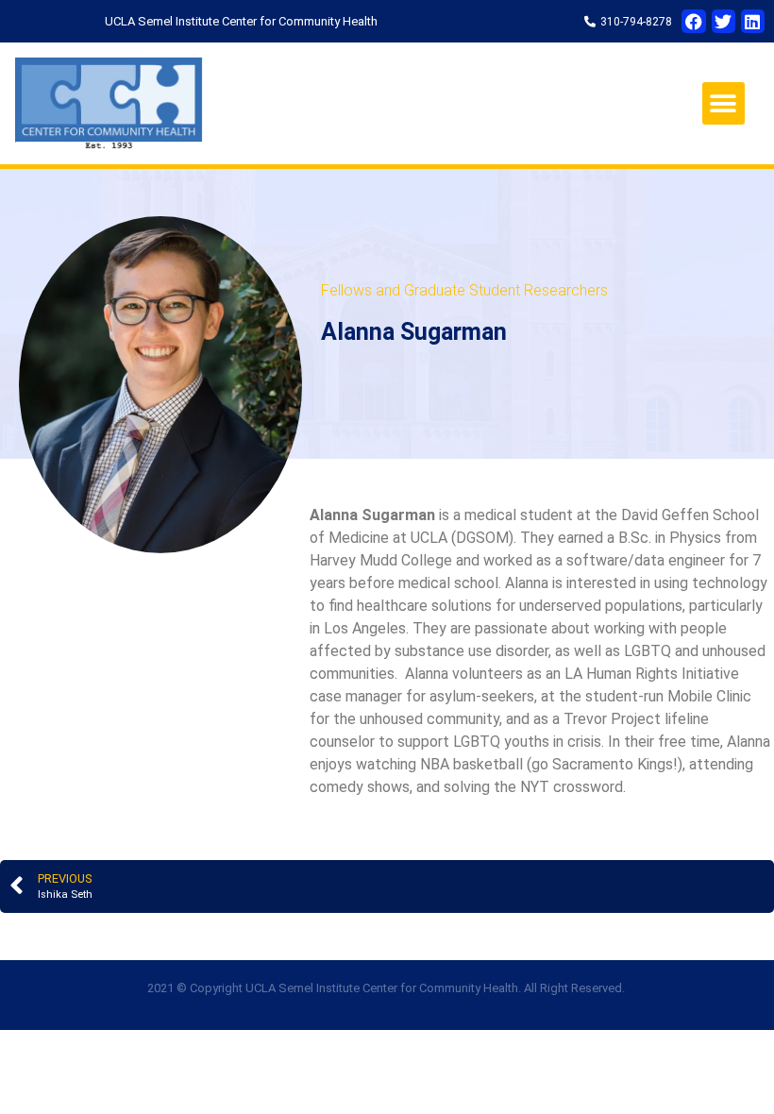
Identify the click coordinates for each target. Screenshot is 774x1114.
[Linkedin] (753, 21)
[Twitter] (723, 21)
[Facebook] (693, 21)
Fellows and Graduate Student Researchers (464, 290)
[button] (723, 103)
